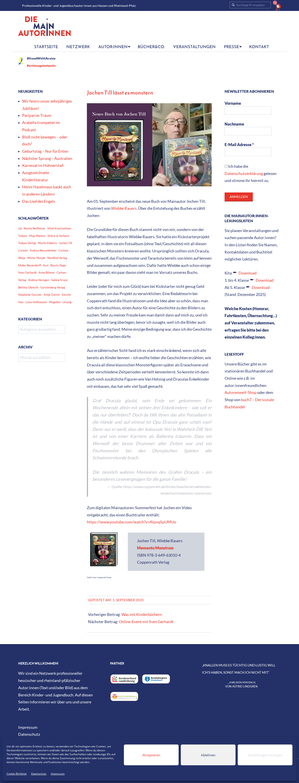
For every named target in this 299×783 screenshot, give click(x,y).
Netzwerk (78, 47)
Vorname (233, 103)
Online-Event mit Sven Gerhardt (146, 621)
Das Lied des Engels (38, 201)
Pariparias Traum (36, 115)
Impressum (58, 774)
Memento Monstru (153, 548)
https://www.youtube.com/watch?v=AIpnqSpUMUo (131, 522)
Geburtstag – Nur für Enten (45, 151)
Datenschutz (38, 774)
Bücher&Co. (151, 47)
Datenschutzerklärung (244, 173)
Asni (45, 265)
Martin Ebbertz (47, 243)
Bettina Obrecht (28, 287)
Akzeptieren (151, 755)
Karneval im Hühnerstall (43, 165)
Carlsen (23, 250)
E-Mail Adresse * (239, 144)
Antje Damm (52, 294)
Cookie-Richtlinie (17, 774)
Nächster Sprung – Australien (47, 158)
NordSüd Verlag (57, 258)
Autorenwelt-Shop (241, 392)
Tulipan (22, 236)
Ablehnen (208, 755)
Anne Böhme (47, 272)
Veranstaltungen (194, 47)
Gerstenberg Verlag (52, 287)
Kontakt (259, 47)
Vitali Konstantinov (59, 228)
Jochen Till (65, 243)
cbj (20, 228)
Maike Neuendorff (29, 265)
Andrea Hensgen (38, 280)
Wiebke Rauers (124, 208)
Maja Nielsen (37, 236)
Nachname (234, 124)
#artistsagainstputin (41, 65)
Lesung (67, 302)
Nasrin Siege (58, 265)
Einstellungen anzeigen (265, 755)
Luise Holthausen (36, 302)
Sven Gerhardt (27, 272)
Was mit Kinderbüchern (141, 614)
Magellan (55, 302)
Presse (231, 47)
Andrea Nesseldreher (43, 250)
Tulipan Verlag (27, 243)
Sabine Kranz (59, 280)
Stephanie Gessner (30, 294)
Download (248, 273)
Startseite (46, 47)
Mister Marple (36, 258)
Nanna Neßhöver (34, 228)
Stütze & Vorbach (58, 236)
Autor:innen (113, 47)
